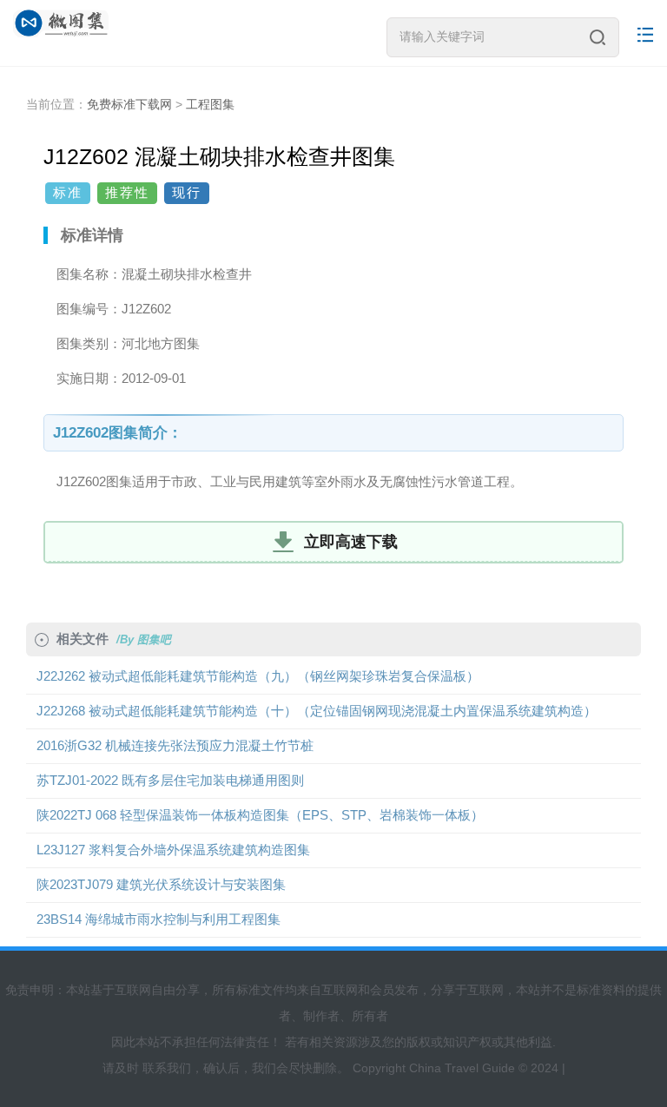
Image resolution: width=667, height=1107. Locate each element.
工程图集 (210, 104)
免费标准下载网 (129, 104)
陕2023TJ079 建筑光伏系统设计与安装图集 (161, 884)
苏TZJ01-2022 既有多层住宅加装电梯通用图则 (170, 780)
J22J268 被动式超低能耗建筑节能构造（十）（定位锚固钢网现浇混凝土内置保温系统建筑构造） (316, 710)
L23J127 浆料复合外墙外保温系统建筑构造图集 (173, 849)
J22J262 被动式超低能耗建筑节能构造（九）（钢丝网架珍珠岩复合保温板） (257, 676)
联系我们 (166, 1068)
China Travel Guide (462, 1068)
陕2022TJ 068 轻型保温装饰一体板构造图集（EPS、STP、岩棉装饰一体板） (260, 814)
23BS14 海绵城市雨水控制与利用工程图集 (158, 919)
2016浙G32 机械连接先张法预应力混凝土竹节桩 (175, 745)
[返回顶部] (631, 932)
